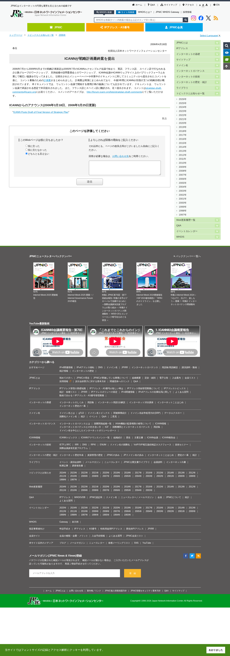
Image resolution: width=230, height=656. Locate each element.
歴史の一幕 (183, 455)
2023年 (183, 111)
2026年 (183, 99)
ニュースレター (112, 462)
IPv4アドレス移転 (85, 367)
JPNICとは (182, 42)
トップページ (15, 35)
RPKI (93, 444)
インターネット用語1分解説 (111, 402)
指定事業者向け (36, 528)
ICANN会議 (152, 437)
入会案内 (176, 378)
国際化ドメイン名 (68, 416)
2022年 (183, 115)
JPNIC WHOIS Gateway (167, 12)
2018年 (183, 131)
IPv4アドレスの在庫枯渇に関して (154, 392)
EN (217, 5)
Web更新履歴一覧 (185, 220)
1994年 (116, 514)
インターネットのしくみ (71, 402)
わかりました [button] (216, 650)
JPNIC (58, 27)
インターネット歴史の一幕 (72, 406)
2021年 (183, 119)
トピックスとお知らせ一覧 (40, 35)
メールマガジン (93, 462)
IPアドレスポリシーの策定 (104, 392)
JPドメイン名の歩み (133, 455)
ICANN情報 (160, 423)
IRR (76, 444)
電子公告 (163, 378)
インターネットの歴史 (83, 371)
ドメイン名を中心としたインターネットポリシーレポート (87, 430)
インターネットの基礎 (188, 54)
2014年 (183, 147)
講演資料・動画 (189, 367)
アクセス (189, 5)
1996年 (95, 514)
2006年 (62, 35)
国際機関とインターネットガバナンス (131, 427)
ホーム (139, 5)
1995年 (106, 514)
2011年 (182, 159)
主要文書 (138, 437)
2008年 (183, 171)
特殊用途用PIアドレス (111, 528)
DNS (100, 367)
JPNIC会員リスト (134, 536)
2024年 (183, 107)
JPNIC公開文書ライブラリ (137, 462)
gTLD (81, 413)
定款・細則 (150, 378)
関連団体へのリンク (119, 381)
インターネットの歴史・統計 (191, 82)
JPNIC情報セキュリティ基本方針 (145, 591)
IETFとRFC (65, 444)
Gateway (63, 522)
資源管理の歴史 (95, 455)
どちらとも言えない (38, 153)
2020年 (183, 123)
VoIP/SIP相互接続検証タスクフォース (152, 444)
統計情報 (63, 371)
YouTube (146, 543)
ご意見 (113, 416)
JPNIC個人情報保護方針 (116, 591)
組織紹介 (117, 437)
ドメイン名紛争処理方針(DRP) (145, 413)
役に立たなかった (37, 150)
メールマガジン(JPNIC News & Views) (52, 555)
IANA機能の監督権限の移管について (133, 423)
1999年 (183, 207)
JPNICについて (173, 497)
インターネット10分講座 (141, 402)
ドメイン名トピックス (99, 413)
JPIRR (124, 367)
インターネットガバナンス (190, 71)
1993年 (127, 514)
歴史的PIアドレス (135, 528)
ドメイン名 (182, 65)
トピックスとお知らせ (40, 472)
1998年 (183, 210)
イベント (93, 416)
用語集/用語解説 (170, 367)
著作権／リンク (94, 591)
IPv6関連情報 (66, 367)
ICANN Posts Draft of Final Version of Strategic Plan (40, 112)
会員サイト (34, 536)
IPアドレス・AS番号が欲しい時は (106, 388)
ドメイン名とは (67, 413)
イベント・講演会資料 (70, 462)
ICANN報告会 (168, 437)
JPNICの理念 (82, 378)
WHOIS (180, 237)
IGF (107, 427)
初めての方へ (66, 378)
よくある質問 (181, 392)
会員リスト (190, 378)
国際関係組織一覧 (102, 423)
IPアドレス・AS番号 (117, 27)
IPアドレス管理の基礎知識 (72, 388)
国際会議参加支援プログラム (73, 448)
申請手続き (64, 528)
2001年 (183, 199)
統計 (83, 416)
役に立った (34, 146)
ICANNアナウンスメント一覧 (95, 437)
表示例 (75, 522)
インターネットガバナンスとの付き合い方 (80, 427)
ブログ (62, 543)
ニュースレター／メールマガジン (137, 497)
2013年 (183, 151)
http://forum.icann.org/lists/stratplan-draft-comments (114, 92)
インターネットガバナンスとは (74, 423)
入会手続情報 (98, 536)
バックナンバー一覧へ (188, 256)
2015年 (183, 143)
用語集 (90, 402)
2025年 (183, 103)
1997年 (183, 215)
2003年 (183, 191)
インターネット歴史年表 (71, 455)
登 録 (132, 573)
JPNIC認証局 (95, 497)
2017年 (183, 135)
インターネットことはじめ (170, 402)
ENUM (103, 444)
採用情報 (187, 12)
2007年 (183, 175)
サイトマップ (170, 5)
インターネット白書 (176, 462)
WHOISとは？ (145, 12)
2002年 (183, 195)
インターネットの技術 (188, 76)
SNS (136, 543)
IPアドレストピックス (175, 388)
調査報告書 (77, 465)
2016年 (183, 139)
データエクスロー (173, 413)
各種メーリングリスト (119, 543)
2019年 (183, 127)
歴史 (128, 437)
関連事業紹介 (120, 413)
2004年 (183, 187)
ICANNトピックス (68, 437)
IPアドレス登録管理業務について (143, 388)
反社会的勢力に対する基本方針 (90, 381)
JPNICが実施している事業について (110, 378)
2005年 (183, 183)
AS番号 (92, 528)
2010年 (183, 163)
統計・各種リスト (68, 392)
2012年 (183, 155)
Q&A (152, 5)
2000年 (183, 203)
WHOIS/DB (79, 497)
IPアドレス (182, 48)
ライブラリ (182, 88)
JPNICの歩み (113, 455)
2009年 (183, 167)
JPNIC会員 (176, 27)
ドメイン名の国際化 (120, 444)
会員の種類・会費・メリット (73, 536)
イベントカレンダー (187, 231)
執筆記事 (63, 465)
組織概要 (136, 378)
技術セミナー (181, 444)
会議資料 (158, 462)
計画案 (47, 80)
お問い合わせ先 (120, 156)
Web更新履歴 (35, 486)
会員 (160, 497)
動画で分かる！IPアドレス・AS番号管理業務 (81, 395)
